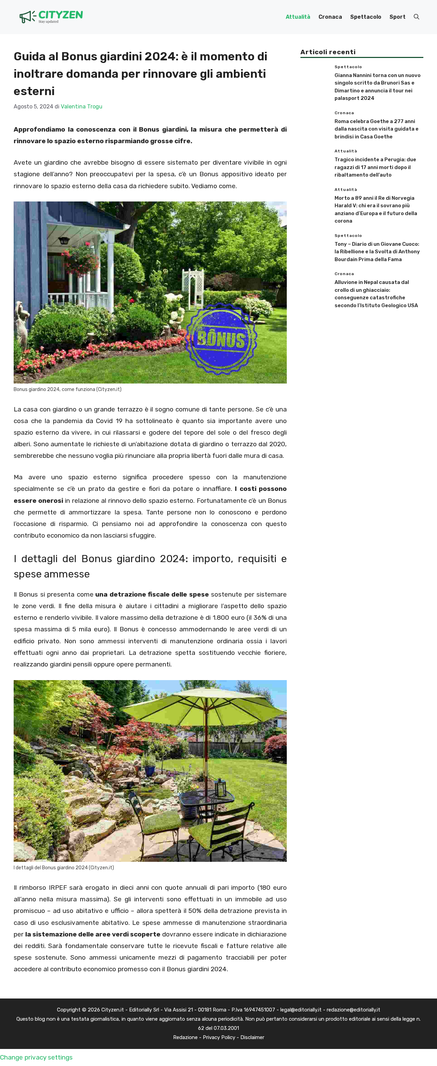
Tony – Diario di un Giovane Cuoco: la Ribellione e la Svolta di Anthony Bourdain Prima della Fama (377, 251)
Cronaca (330, 17)
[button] (416, 17)
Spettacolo (365, 17)
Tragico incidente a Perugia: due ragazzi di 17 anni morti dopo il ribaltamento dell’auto (375, 167)
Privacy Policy (219, 1037)
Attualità (298, 17)
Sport (398, 17)
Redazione (185, 1037)
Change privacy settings (36, 1057)
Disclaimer (252, 1037)
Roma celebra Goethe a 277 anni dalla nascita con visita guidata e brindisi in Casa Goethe (377, 129)
